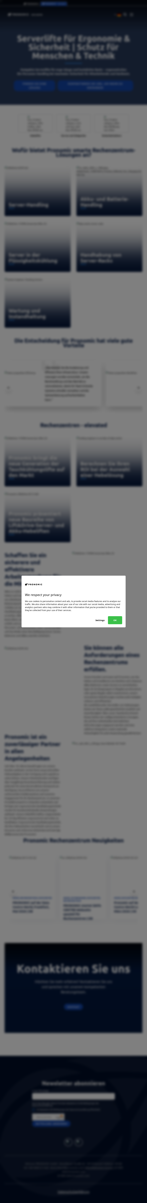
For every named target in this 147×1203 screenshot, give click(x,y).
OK (115, 620)
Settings (100, 620)
